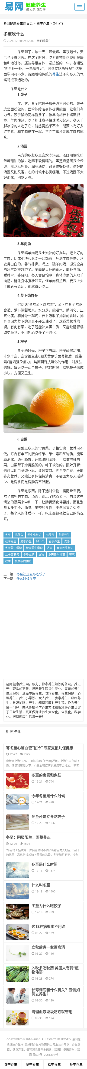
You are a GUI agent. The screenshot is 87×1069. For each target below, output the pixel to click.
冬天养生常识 (13, 548)
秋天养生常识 (34, 548)
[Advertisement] (43, 631)
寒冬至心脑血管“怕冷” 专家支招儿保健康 (39, 748)
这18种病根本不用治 (48, 926)
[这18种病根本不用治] (17, 932)
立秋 (41, 555)
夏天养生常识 (56, 555)
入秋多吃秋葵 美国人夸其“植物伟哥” (55, 970)
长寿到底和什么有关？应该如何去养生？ (56, 992)
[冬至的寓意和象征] (17, 781)
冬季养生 (64, 535)
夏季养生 (26, 541)
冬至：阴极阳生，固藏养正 (28, 837)
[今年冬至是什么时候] (17, 802)
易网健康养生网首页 (18, 23)
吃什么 (19, 535)
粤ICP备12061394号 (45, 1055)
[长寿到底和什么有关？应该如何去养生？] (17, 996)
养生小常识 (34, 535)
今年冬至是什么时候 (48, 796)
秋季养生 (10, 541)
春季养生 (54, 541)
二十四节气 (12, 555)
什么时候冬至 (26, 578)
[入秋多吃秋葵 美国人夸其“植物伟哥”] (17, 974)
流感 (67, 541)
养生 (55, 74)
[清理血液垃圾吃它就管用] (17, 1017)
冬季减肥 (28, 555)
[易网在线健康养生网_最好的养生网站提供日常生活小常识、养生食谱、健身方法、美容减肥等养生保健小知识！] (25, 5)
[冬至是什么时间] (17, 870)
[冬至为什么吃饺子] (17, 911)
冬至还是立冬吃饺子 (31, 574)
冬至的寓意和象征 (46, 775)
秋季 (8, 561)
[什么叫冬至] (17, 891)
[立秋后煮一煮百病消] (17, 953)
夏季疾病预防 (23, 561)
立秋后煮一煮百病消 (48, 947)
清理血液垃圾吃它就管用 (52, 1012)
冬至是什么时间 (45, 864)
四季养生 (42, 23)
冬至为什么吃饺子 (46, 906)
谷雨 (49, 548)
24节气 (58, 23)
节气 (72, 555)
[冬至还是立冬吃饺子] (17, 822)
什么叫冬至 (41, 885)
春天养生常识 (65, 548)
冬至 (8, 535)
